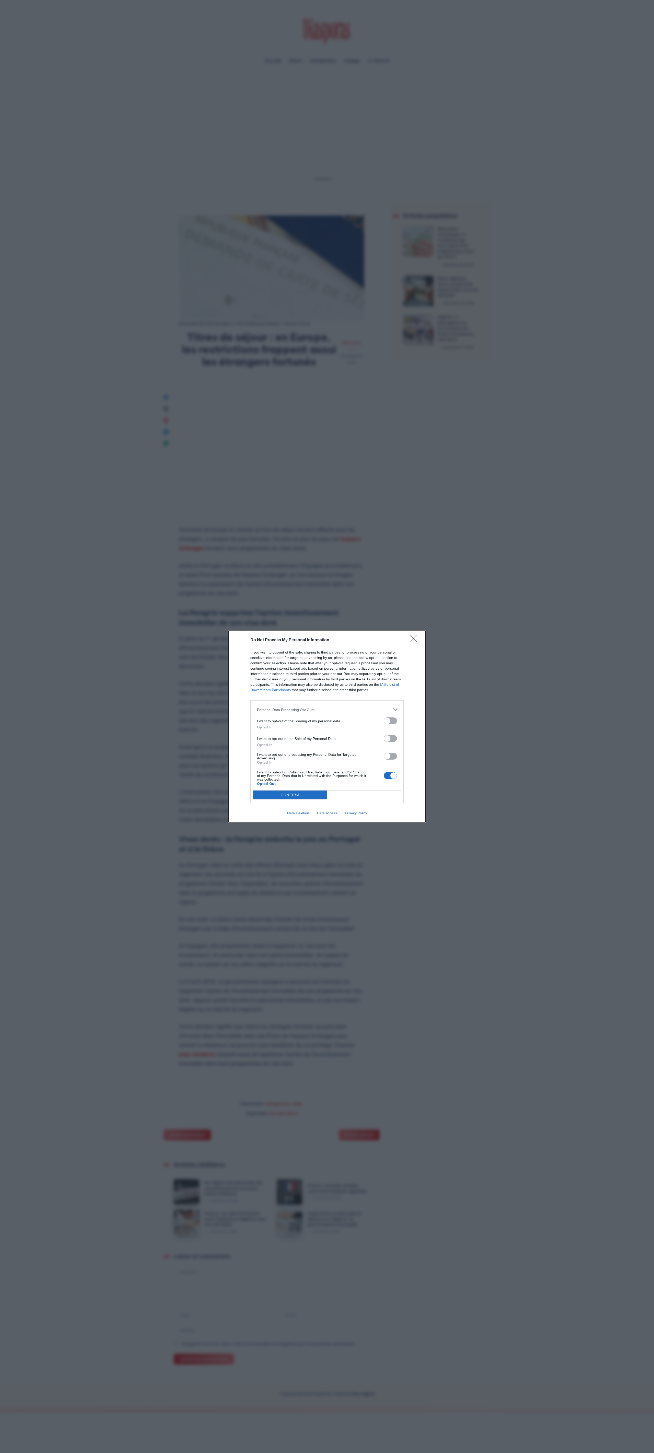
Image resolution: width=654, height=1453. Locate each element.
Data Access (327, 813)
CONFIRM (290, 795)
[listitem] (327, 709)
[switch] (390, 720)
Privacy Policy (356, 813)
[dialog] (327, 726)
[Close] (415, 640)
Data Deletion (298, 813)
